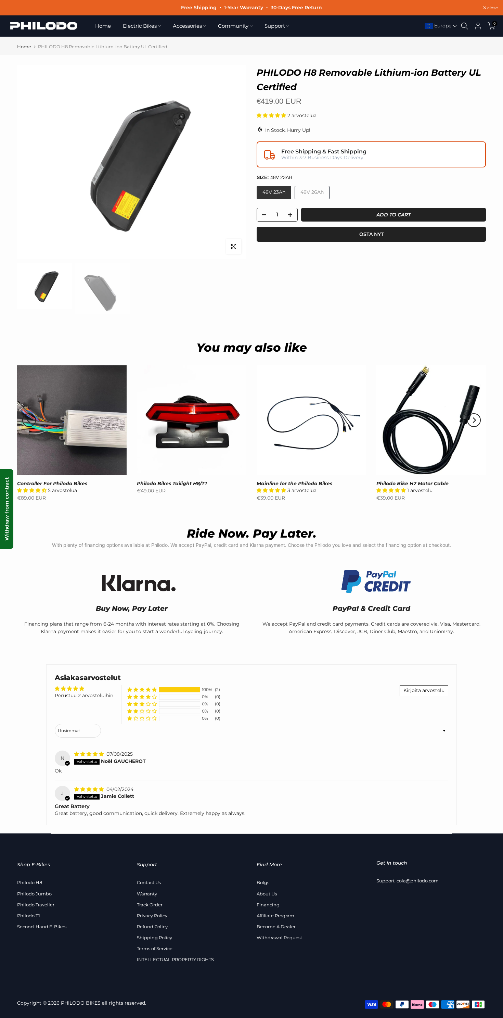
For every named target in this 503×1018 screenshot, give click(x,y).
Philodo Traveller (35, 904)
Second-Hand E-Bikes (41, 926)
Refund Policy (152, 926)
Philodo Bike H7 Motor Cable (412, 483)
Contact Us (149, 882)
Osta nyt (371, 234)
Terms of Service (154, 948)
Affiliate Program (275, 915)
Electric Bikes (140, 26)
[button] (272, 115)
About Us (267, 893)
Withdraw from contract (6, 509)
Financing (268, 904)
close (14, 8)
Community (233, 26)
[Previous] (29, 420)
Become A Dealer (276, 926)
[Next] (474, 420)
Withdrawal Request (279, 937)
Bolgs (263, 882)
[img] (89, 754)
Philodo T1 (28, 915)
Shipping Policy (154, 937)
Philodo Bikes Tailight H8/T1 (172, 483)
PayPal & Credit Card (371, 608)
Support (275, 26)
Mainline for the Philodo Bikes (294, 483)
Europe (442, 26)
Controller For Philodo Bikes (52, 483)
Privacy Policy (152, 915)
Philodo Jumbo (34, 893)
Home (103, 26)
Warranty (147, 893)
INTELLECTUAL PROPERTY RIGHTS (175, 959)
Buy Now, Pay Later (132, 608)
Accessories (187, 26)
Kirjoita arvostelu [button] (423, 690)
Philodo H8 (29, 882)
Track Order (150, 904)
